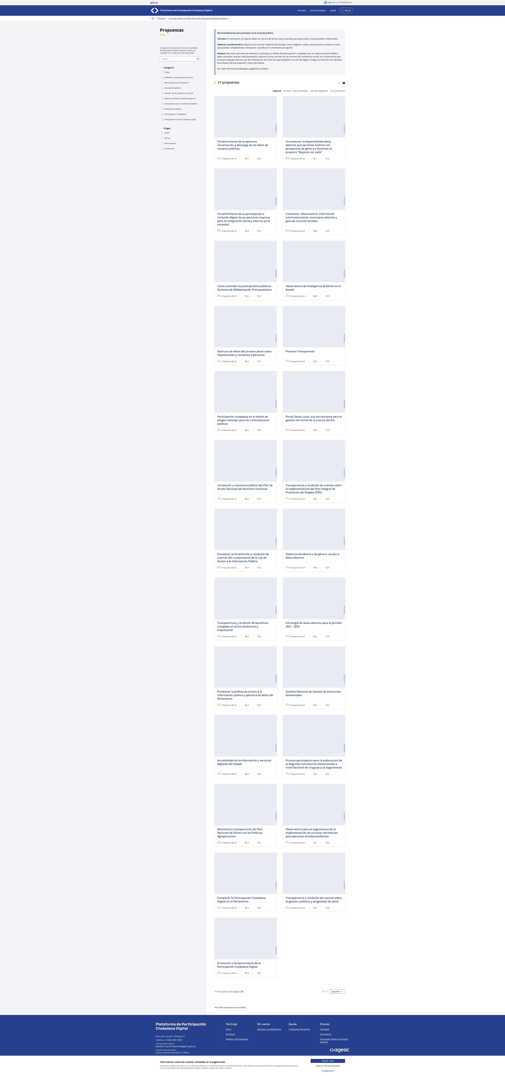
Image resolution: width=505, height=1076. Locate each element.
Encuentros (325, 1034)
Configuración (328, 1071)
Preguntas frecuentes (299, 1029)
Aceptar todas (328, 1061)
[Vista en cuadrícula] (343, 82)
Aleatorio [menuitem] (277, 91)
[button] (167, 68)
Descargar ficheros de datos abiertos (334, 1040)
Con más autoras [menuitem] (337, 91)
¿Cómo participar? (318, 10)
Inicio (228, 1029)
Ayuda (333, 10)
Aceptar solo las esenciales (328, 1066)
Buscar (346, 11)
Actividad (324, 1029)
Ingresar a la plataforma (269, 1029)
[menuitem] (180, 58)
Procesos (161, 18)
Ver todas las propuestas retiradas (230, 1007)
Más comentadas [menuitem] (300, 91)
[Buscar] (198, 58)
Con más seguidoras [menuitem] (319, 91)
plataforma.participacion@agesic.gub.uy (176, 1046)
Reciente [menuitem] (287, 91)
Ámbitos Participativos (237, 1039)
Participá (302, 10)
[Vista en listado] (339, 82)
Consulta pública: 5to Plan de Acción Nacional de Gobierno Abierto (197, 18)
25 (242, 991)
